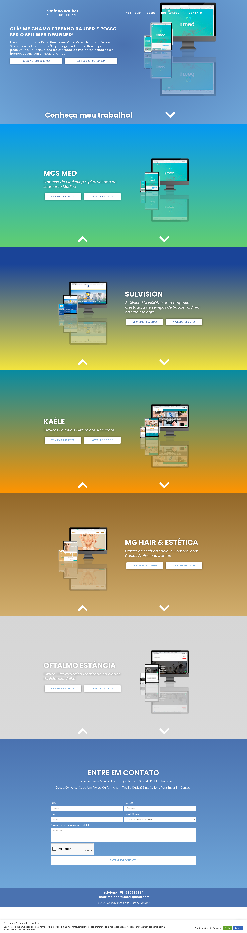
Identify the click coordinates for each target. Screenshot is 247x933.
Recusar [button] (238, 928)
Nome (54, 803)
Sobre (151, 13)
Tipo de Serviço (132, 814)
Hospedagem (170, 13)
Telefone (128, 803)
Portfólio (133, 13)
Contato (195, 13)
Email (53, 814)
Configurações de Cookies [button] (207, 928)
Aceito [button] (227, 928)
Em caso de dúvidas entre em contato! (70, 825)
